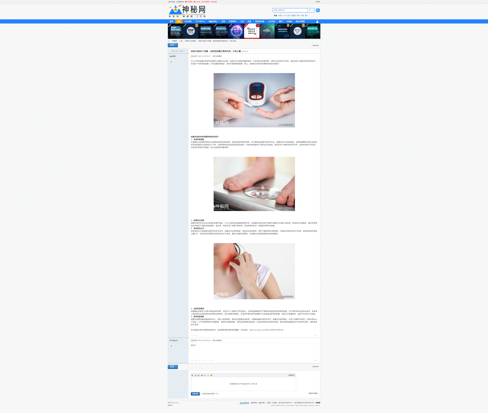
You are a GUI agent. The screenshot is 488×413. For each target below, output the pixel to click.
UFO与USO (200, 21)
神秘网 (169, 41)
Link (202, 375)
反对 (211, 361)
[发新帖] (173, 45)
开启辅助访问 (314, 2)
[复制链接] (244, 51)
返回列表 (316, 45)
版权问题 (262, 403)
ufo (285, 15)
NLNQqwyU (174, 340)
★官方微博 (205, 2)
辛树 (169, 405)
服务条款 (254, 403)
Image (198, 375)
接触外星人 (213, 21)
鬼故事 (293, 15)
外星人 (280, 15)
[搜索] (317, 10)
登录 (248, 384)
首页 (171, 21)
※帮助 (317, 2)
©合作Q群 (213, 2)
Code (208, 375)
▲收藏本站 (180, 2)
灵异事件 (232, 21)
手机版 (274, 403)
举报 (315, 335)
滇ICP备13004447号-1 (285, 403)
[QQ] (244, 403)
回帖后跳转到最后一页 (210, 394)
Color (195, 375)
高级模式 (291, 375)
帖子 (310, 10)
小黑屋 (268, 403)
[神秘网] (187, 18)
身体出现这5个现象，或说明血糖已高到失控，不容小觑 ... (217, 41)
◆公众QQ (197, 2)
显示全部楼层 (217, 56)
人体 (242, 21)
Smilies (211, 375)
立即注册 (254, 384)
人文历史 (271, 21)
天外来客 (188, 21)
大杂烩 (289, 21)
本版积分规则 (313, 393)
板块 (179, 21)
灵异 (288, 15)
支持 (203, 361)
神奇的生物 (259, 21)
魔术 (281, 21)
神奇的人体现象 (190, 41)
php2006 (173, 56)
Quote (205, 375)
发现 (296, 61)
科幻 (298, 15)
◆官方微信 (189, 2)
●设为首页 (171, 2)
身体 (228, 64)
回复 (195, 335)
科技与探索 (300, 21)
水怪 (302, 15)
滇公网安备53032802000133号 (304, 403)
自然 (249, 21)
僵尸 (306, 15)
